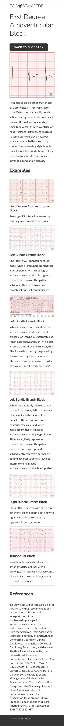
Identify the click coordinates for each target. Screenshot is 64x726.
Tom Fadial (25, 718)
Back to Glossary (28, 47)
